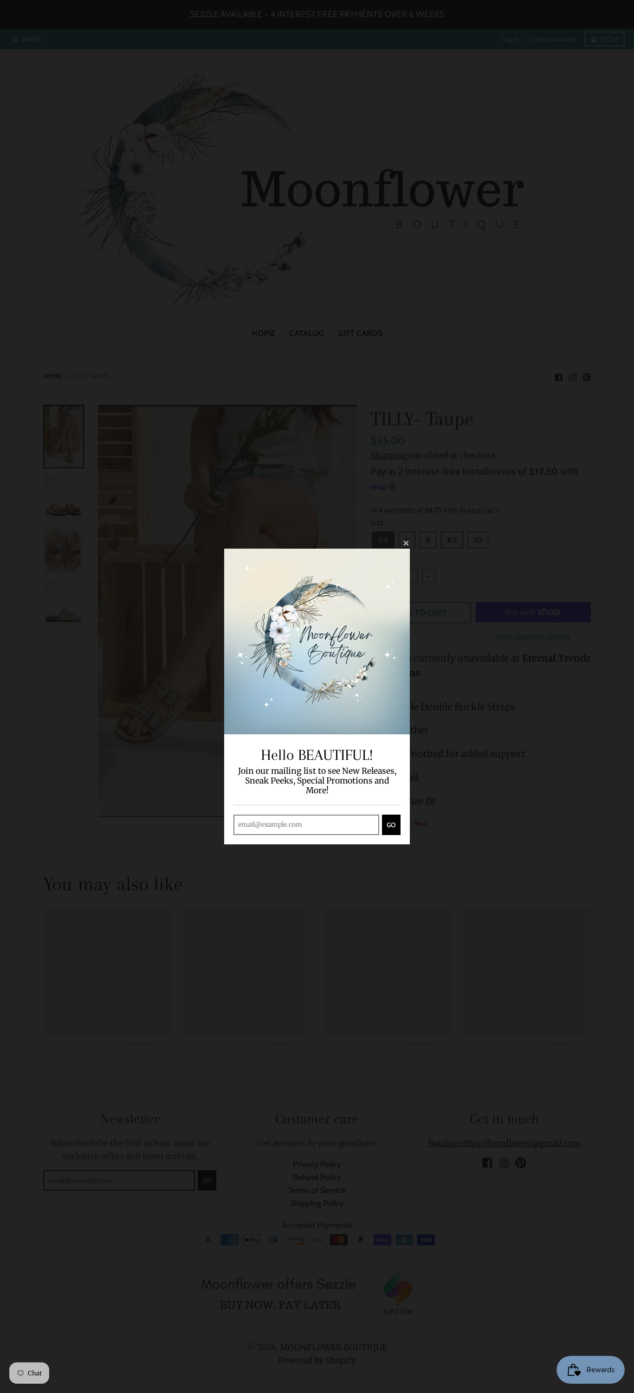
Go (391, 825)
